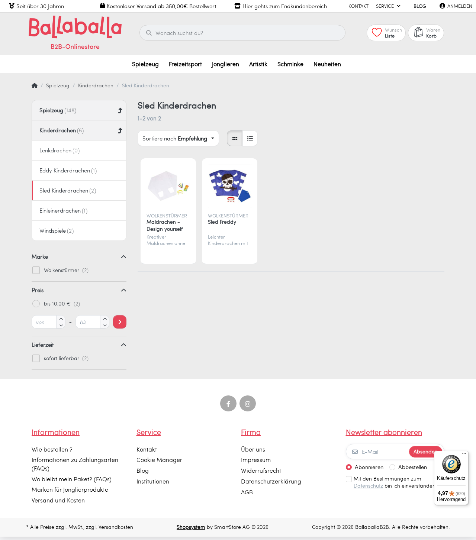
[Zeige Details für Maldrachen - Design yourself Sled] (168, 186)
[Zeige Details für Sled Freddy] (229, 186)
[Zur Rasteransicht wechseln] (234, 138)
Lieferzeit (43, 344)
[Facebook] (228, 403)
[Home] (35, 85)
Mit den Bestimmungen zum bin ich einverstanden (394, 482)
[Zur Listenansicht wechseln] (250, 138)
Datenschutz (368, 485)
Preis (38, 290)
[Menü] (464, 455)
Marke (40, 256)
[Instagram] (247, 403)
